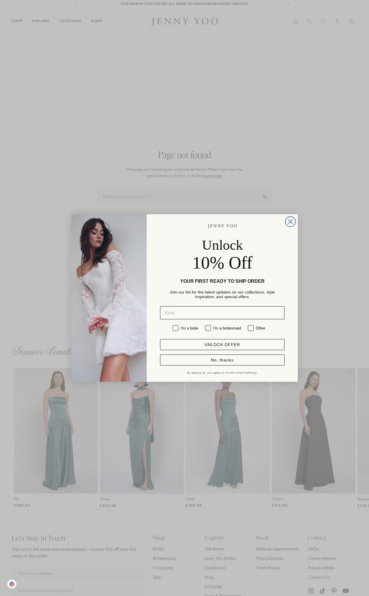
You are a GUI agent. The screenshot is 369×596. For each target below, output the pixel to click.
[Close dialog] (290, 222)
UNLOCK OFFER (222, 344)
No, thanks (222, 360)
